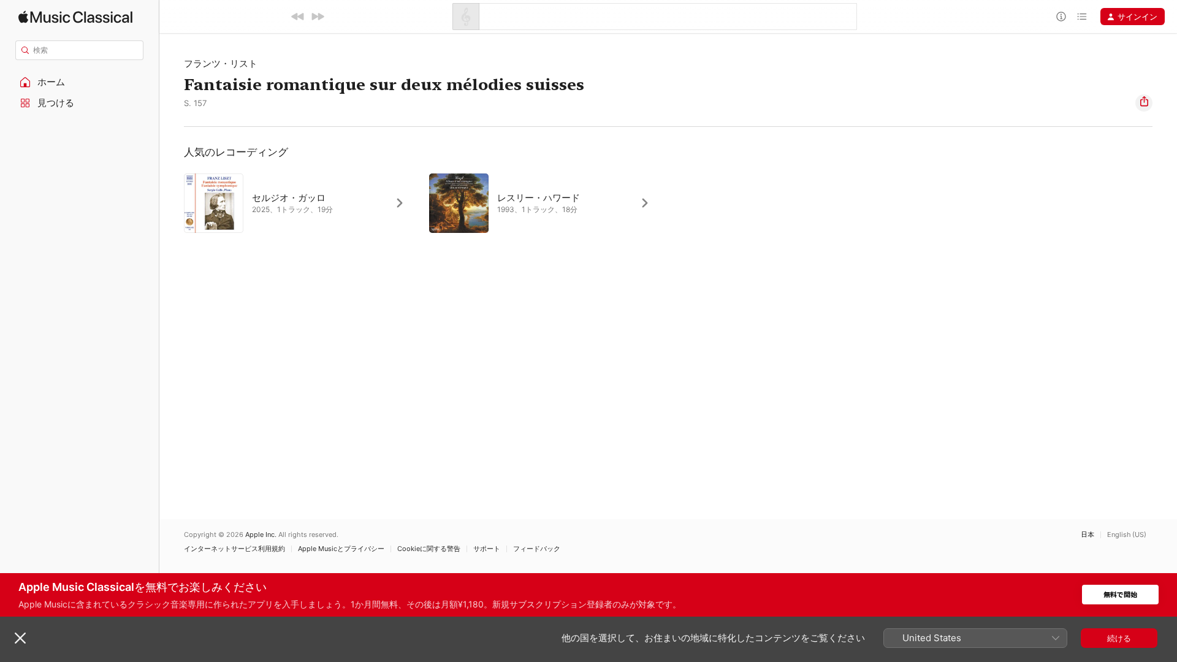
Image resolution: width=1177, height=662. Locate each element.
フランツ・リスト (220, 63)
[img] (75, 17)
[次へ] (317, 16)
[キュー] (1082, 16)
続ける (1119, 638)
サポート (486, 549)
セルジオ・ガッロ (289, 198)
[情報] (1061, 16)
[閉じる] (20, 638)
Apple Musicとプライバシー (341, 549)
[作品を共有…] (1143, 103)
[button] (79, 82)
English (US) (1126, 534)
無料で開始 (1120, 594)
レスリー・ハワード (538, 198)
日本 (1087, 534)
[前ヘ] (298, 16)
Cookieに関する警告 (428, 549)
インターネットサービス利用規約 (234, 549)
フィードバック (536, 549)
